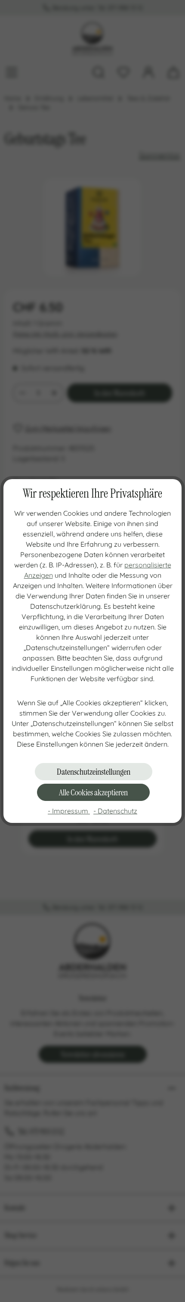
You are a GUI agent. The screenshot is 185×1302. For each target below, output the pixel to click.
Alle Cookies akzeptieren (93, 792)
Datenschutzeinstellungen (93, 771)
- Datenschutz (115, 811)
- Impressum (69, 811)
